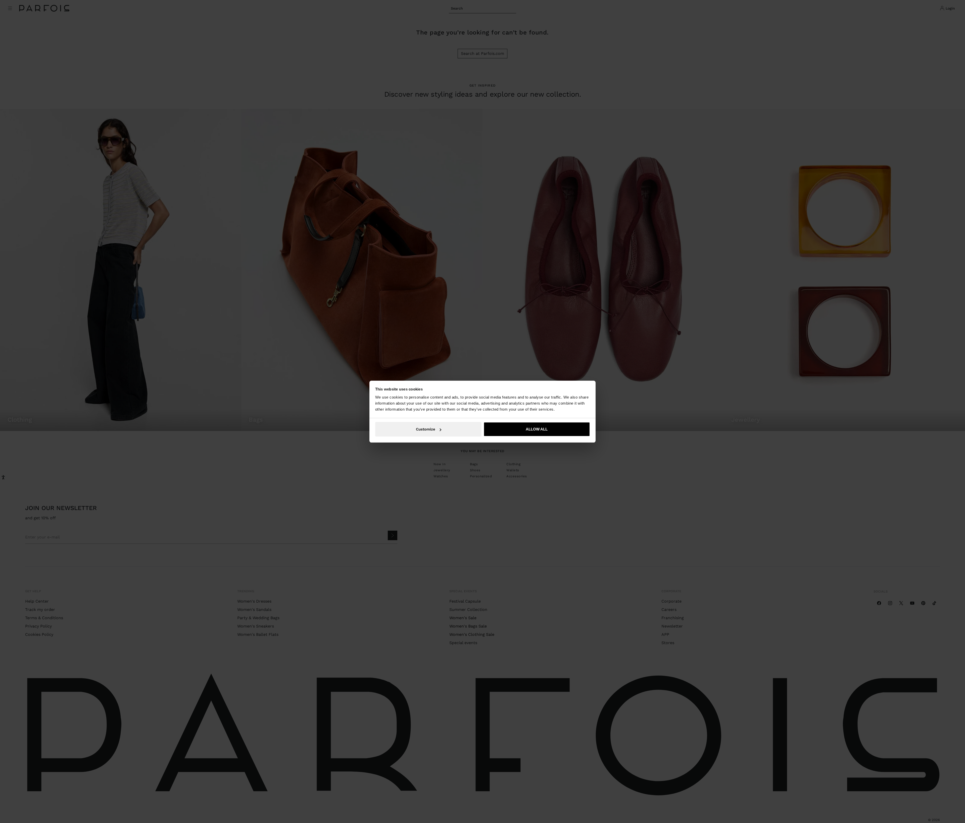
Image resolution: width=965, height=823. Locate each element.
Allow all (537, 429)
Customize (425, 429)
